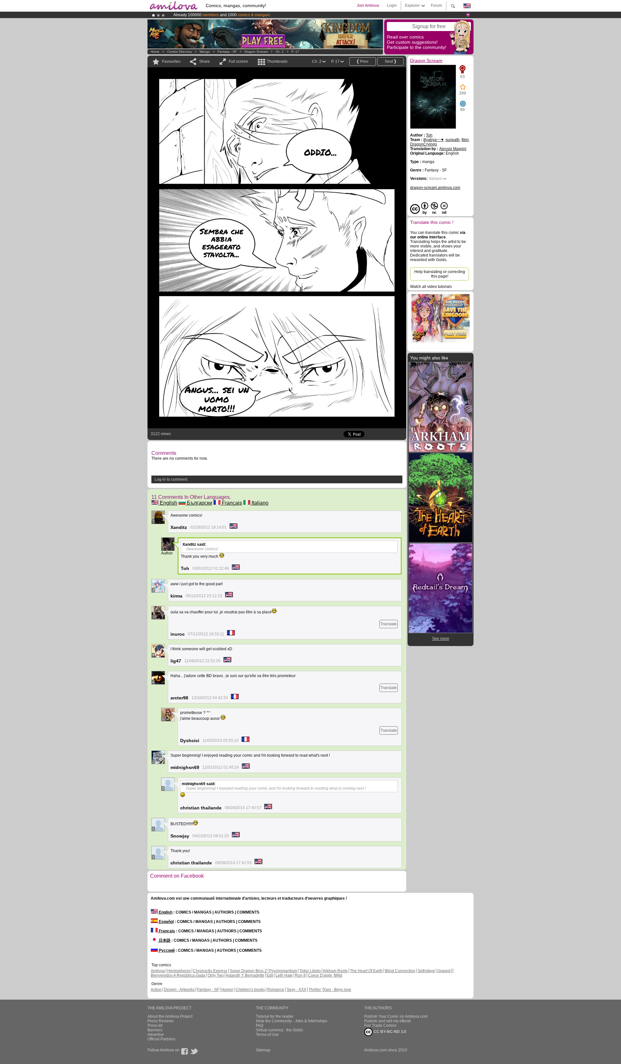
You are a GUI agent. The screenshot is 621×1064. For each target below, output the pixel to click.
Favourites (171, 61)
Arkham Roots (335, 971)
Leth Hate (284, 975)
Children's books (250, 989)
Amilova (158, 971)
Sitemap (263, 1050)
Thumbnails (277, 61)
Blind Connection (400, 971)
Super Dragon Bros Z (248, 971)
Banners (154, 1030)
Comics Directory (179, 51)
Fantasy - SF (227, 51)
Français (231, 503)
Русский (166, 950)
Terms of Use (267, 1034)
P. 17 (295, 51)
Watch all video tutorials (431, 286)
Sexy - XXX (296, 989)
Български (199, 503)
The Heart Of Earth (366, 971)
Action (156, 989)
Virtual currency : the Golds (279, 1030)
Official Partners (161, 1039)
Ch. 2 (280, 51)
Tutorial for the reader (275, 1016)
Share (204, 61)
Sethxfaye (426, 971)
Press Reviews (160, 1021)
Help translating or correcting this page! (439, 274)
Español (166, 921)
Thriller (315, 989)
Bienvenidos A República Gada (178, 975)
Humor (227, 989)
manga (205, 51)
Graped (444, 971)
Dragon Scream (256, 51)
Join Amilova (368, 5)
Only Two (216, 975)
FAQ (259, 1025)
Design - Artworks (179, 989)
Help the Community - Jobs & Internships (291, 1021)
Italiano (259, 503)
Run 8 (300, 975)
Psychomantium (283, 971)
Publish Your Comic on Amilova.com (396, 1016)
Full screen (238, 61)
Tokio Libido (310, 971)
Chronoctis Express (210, 971)
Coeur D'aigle (320, 975)
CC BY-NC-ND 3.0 (389, 1031)
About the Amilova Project (169, 1016)
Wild (338, 975)
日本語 (164, 940)
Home (155, 51)
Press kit (154, 1025)
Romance (275, 989)
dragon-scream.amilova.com (435, 187)
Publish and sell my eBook (387, 1021)
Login (392, 5)
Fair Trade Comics (380, 1025)
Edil (270, 975)
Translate (388, 624)
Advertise (155, 1034)
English (167, 503)
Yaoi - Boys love (337, 989)
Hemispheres (179, 971)
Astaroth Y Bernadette (245, 975)
